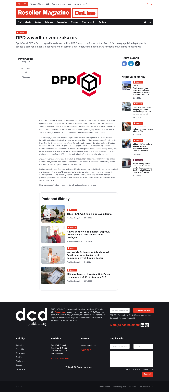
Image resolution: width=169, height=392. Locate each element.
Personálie (20, 369)
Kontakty (103, 22)
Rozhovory (20, 361)
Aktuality (20, 345)
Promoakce (62, 22)
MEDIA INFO (86, 350)
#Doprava (26, 77)
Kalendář (49, 22)
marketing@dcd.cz (89, 345)
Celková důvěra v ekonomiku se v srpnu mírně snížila (143, 129)
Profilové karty (24, 22)
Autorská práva (119, 387)
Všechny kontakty (60, 358)
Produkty (20, 349)
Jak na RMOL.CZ (146, 387)
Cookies (132, 387)
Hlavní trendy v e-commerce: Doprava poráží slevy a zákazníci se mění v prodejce (88, 234)
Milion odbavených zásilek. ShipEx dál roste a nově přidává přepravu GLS (88, 275)
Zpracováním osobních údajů (122, 318)
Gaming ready (88, 22)
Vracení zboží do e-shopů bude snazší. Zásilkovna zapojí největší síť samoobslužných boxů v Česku (89, 255)
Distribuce (20, 353)
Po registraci (60, 312)
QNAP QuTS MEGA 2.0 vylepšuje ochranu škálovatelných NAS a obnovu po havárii (142, 110)
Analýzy (19, 357)
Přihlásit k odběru (143, 310)
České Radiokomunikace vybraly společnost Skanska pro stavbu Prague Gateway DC (141, 90)
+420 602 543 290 (59, 351)
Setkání (19, 365)
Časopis (74, 22)
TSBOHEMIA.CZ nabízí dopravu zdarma (89, 214)
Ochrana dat (104, 387)
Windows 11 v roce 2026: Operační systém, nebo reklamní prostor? (58, 4)
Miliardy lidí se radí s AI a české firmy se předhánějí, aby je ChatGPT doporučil (142, 147)
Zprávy (38, 22)
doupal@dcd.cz (57, 353)
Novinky (22, 32)
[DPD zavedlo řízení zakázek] (78, 87)
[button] (149, 22)
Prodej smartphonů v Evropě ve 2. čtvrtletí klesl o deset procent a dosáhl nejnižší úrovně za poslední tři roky (142, 168)
